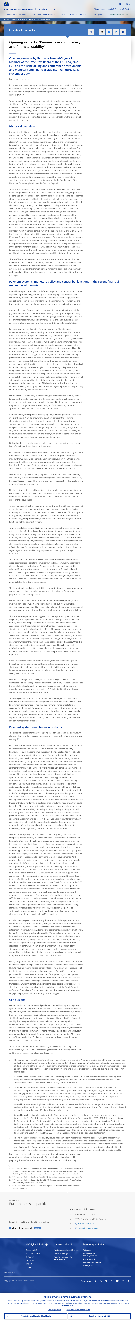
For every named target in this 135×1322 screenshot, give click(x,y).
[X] (100, 1280)
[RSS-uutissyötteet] (128, 1280)
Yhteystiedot (31, 1264)
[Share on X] (102, 32)
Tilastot (62, 15)
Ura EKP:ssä (124, 9)
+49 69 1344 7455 (86, 1224)
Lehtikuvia (30, 1260)
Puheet (30, 19)
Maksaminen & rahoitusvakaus (43, 15)
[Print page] (91, 32)
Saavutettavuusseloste (92, 1262)
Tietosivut (30, 1257)
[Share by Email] (123, 32)
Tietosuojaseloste (54, 1310)
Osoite (28, 1267)
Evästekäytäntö (89, 1259)
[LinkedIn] (106, 1280)
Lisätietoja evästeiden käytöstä (78, 1310)
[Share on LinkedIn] (116, 32)
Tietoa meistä (99, 9)
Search (120, 4)
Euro (72, 15)
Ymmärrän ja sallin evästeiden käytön (36, 1316)
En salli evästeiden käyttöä (99, 1316)
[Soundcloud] (122, 1280)
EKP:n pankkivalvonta (117, 15)
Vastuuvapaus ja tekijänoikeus (66, 1250)
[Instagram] (111, 1280)
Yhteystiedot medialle (22, 1228)
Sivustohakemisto (11, 1272)
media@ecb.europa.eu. (88, 1228)
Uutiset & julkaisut (97, 15)
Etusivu (6, 19)
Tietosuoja (87, 1250)
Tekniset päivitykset (62, 1254)
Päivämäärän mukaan (43, 19)
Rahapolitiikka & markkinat (17, 15)
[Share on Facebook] (109, 32)
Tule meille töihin (33, 1254)
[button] (124, 4)
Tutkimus (82, 15)
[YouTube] (117, 1280)
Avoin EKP (112, 9)
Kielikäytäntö (88, 1266)
